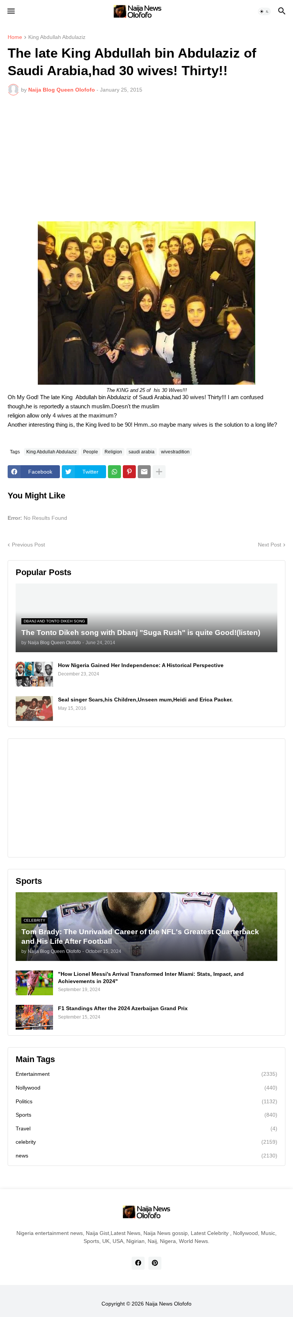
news (146, 1156)
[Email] (144, 471)
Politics (146, 1101)
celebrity (146, 1142)
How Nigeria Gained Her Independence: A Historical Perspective (141, 665)
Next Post (269, 545)
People (90, 452)
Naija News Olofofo (168, 1304)
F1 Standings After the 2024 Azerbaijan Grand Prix (123, 1008)
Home (15, 37)
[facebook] (138, 1263)
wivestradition (175, 452)
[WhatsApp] (114, 471)
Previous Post (28, 545)
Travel (146, 1128)
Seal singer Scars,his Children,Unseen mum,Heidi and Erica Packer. (145, 699)
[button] (10, 11)
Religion (113, 452)
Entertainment (146, 1074)
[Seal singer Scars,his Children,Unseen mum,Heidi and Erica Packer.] (34, 708)
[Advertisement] (146, 158)
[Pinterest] (129, 471)
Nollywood (146, 1088)
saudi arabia (142, 452)
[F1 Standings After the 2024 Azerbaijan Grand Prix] (34, 1017)
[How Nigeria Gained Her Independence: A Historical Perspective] (34, 674)
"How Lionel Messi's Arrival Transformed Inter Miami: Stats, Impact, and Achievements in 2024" (151, 977)
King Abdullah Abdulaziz (56, 37)
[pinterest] (154, 1263)
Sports (146, 1115)
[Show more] (159, 471)
